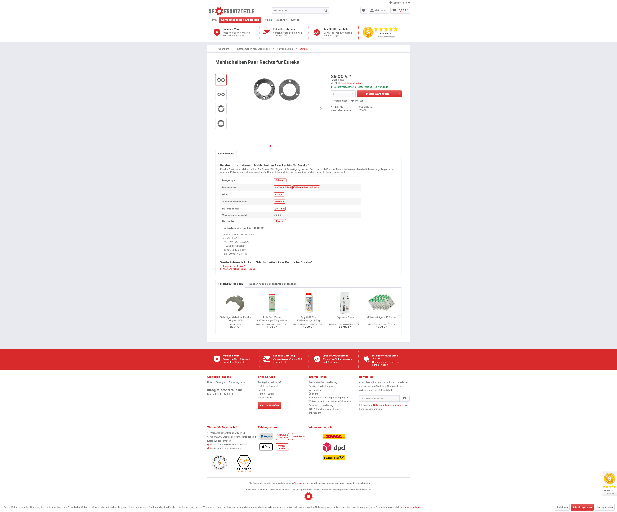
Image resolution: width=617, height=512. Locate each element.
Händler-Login (266, 393)
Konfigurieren (605, 507)
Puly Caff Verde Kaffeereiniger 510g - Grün (272, 319)
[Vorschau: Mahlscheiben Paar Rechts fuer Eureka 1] (221, 94)
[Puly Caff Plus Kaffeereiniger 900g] (308, 303)
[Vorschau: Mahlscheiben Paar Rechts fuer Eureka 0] (221, 79)
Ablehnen (562, 507)
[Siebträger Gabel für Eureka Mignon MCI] (235, 303)
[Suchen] (325, 10)
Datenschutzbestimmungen (388, 405)
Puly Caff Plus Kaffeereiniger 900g (308, 319)
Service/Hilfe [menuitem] (399, 2)
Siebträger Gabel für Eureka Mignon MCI (235, 319)
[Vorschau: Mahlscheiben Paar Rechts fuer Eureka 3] (221, 123)
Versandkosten (301, 483)
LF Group (280, 221)
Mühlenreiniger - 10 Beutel (381, 317)
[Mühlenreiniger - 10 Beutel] (382, 303)
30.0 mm (280, 208)
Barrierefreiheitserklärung (322, 382)
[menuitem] (300, 10)
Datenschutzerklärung (320, 405)
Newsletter (314, 390)
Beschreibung (226, 153)
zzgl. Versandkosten (351, 83)
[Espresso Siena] (345, 303)
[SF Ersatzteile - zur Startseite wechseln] (233, 11)
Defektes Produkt (268, 386)
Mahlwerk (280, 180)
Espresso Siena (345, 317)
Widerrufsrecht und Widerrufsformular (329, 401)
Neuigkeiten (265, 397)
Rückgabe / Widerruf (269, 382)
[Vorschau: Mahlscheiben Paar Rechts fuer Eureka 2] (221, 108)
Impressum (314, 412)
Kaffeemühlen (283, 187)
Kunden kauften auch (230, 283)
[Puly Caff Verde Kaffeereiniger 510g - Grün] (272, 303)
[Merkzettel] (363, 10)
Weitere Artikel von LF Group (239, 268)
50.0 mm (280, 201)
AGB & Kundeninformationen (324, 409)
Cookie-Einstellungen (320, 386)
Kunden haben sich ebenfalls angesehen (272, 283)
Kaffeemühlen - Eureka (306, 187)
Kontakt (262, 390)
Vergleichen (340, 100)
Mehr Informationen (411, 507)
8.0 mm (279, 194)
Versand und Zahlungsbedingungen (328, 397)
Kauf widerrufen (269, 405)
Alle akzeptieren (582, 507)
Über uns (313, 393)
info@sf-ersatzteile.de (224, 390)
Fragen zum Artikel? (234, 266)
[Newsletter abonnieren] (404, 398)
